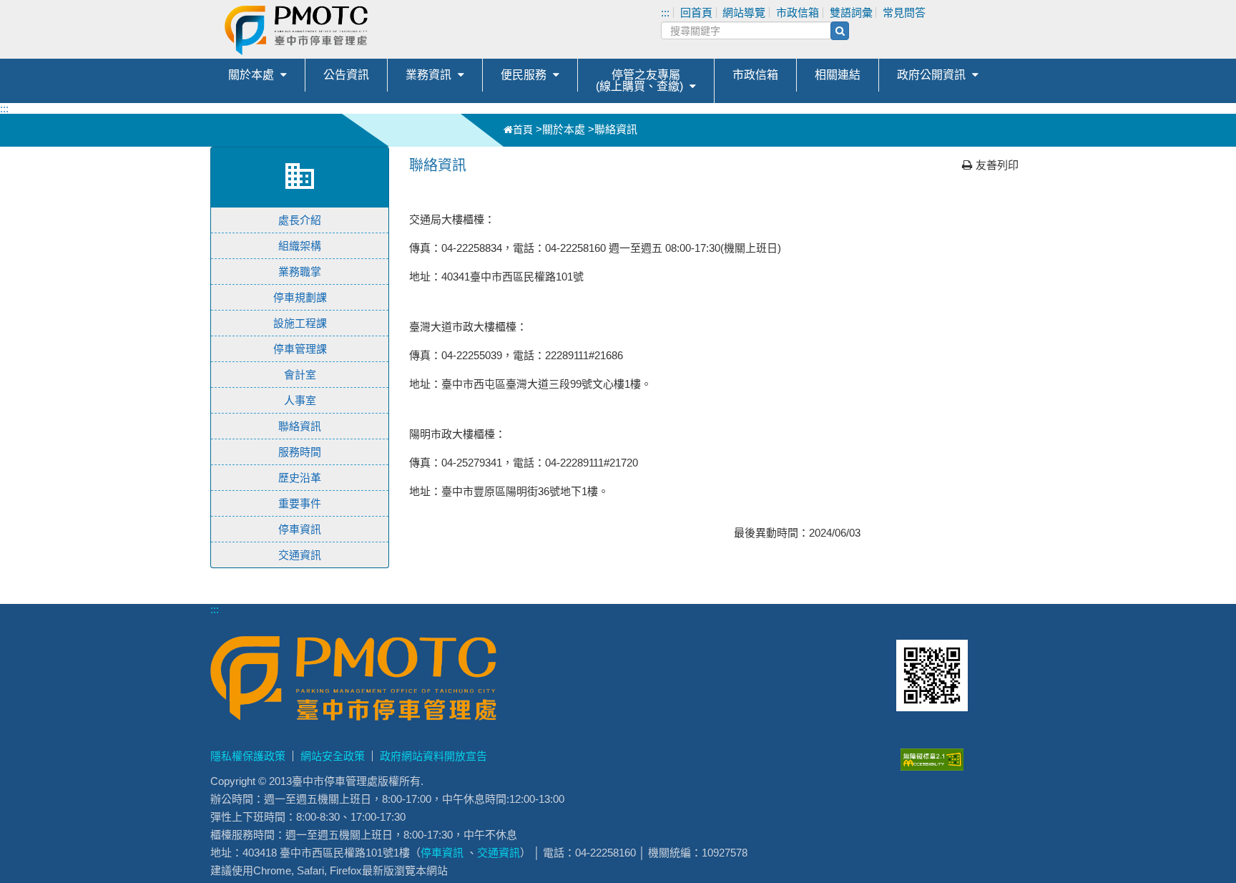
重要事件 (299, 503)
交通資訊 (299, 555)
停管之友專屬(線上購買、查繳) (639, 80)
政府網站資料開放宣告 (433, 756)
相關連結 (837, 75)
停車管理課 (300, 349)
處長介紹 (299, 220)
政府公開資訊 (931, 75)
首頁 (523, 129)
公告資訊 (346, 75)
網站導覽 (743, 12)
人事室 (300, 400)
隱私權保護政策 (247, 756)
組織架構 (299, 246)
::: (665, 12)
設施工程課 (300, 323)
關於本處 (251, 75)
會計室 (300, 375)
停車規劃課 (300, 297)
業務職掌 (299, 271)
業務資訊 (428, 75)
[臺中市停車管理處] (368, 30)
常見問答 (904, 12)
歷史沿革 (299, 478)
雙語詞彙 (851, 12)
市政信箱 (797, 12)
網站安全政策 (332, 756)
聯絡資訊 (299, 426)
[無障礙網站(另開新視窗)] (932, 767)
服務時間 (299, 452)
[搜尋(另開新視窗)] (839, 30)
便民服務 (523, 75)
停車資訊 (299, 529)
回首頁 (696, 12)
